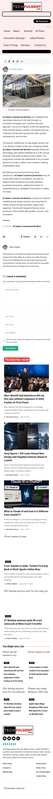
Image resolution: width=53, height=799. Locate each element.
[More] (22, 61)
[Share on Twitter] (13, 61)
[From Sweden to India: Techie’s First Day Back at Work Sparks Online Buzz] (26, 548)
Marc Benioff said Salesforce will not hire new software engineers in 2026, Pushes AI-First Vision (24, 399)
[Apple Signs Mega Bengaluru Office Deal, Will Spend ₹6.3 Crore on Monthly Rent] (39, 693)
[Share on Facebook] (9, 61)
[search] (26, 14)
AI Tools (9, 507)
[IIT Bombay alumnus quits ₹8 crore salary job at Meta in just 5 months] (26, 602)
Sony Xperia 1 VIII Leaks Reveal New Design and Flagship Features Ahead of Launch (24, 51)
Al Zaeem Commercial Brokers (27, 226)
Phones (9, 449)
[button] (42, 21)
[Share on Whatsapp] (17, 61)
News (8, 391)
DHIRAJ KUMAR (17, 69)
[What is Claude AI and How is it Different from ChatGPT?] (26, 493)
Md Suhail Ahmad (12, 417)
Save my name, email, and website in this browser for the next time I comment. (28, 340)
